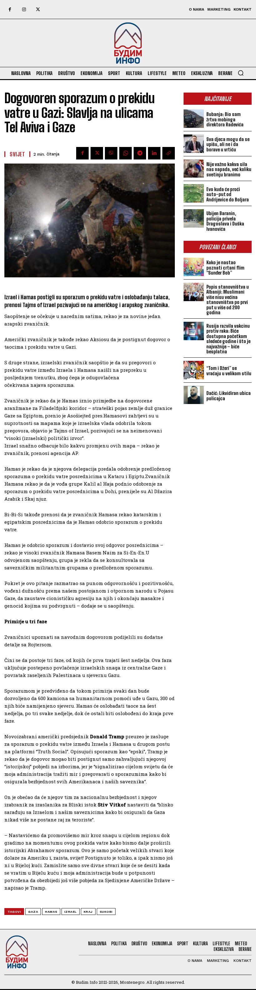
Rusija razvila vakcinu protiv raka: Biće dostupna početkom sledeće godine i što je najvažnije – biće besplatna (228, 339)
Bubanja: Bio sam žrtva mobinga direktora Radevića (225, 119)
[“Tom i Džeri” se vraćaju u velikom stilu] (194, 370)
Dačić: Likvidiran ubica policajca (228, 395)
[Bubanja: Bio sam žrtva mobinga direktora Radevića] (194, 118)
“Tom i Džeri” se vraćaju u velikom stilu (228, 370)
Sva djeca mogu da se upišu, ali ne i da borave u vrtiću (227, 144)
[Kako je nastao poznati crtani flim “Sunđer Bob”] (194, 267)
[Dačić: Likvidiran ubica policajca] (194, 395)
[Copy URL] (168, 153)
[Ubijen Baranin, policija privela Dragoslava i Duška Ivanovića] (194, 218)
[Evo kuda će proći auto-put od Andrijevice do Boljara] (194, 193)
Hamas (51, 911)
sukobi (106, 911)
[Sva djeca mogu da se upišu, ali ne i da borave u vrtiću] (194, 143)
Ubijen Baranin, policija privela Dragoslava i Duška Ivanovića (225, 221)
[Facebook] (9, 9)
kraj (88, 911)
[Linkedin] (154, 153)
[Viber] (111, 153)
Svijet (17, 154)
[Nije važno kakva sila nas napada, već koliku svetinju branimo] (194, 168)
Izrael (70, 911)
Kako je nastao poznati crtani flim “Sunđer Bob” (225, 267)
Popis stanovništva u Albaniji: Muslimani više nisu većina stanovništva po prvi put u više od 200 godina (227, 300)
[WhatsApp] (125, 153)
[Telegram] (140, 153)
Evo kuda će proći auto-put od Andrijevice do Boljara (227, 194)
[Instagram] (23, 9)
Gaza (33, 911)
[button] (240, 73)
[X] (37, 9)
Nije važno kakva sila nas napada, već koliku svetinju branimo (228, 169)
